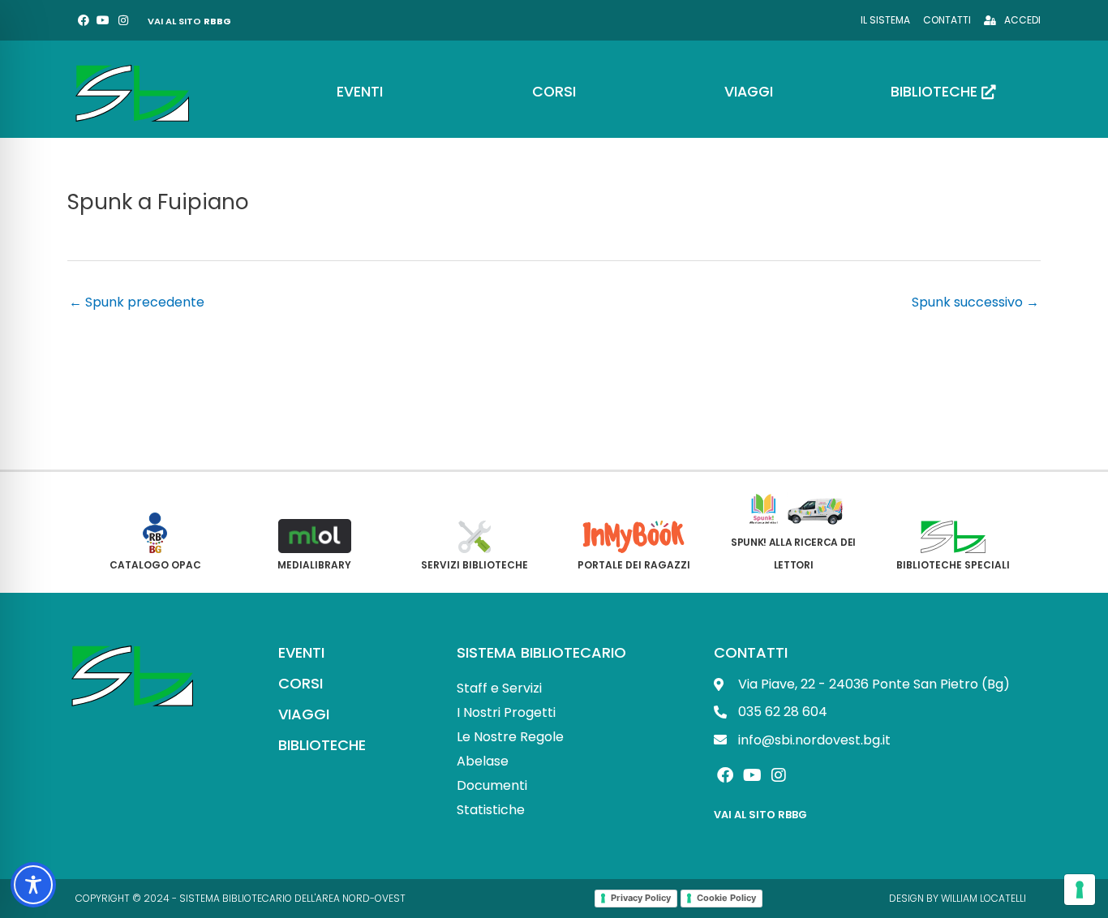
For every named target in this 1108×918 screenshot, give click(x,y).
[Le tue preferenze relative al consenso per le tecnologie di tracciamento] (1079, 889)
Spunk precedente (136, 302)
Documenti (492, 785)
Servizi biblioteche (474, 565)
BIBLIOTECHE (322, 745)
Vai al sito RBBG (760, 814)
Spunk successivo (975, 302)
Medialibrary (314, 565)
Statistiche (491, 809)
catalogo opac (155, 565)
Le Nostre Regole (510, 736)
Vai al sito (189, 21)
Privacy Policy (641, 897)
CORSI (300, 683)
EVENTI (301, 652)
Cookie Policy (726, 897)
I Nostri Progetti (506, 712)
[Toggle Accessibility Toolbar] (33, 885)
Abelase (483, 761)
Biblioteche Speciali (953, 565)
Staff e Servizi (499, 688)
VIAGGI (303, 714)
